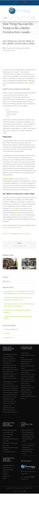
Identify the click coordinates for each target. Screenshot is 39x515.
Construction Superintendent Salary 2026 (27, 355)
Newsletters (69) (9, 337)
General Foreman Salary (28, 374)
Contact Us (6, 476)
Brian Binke (7, 233)
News (4, 478)
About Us (5, 474)
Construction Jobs (8, 432)
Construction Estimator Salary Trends (27, 371)
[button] (4, 263)
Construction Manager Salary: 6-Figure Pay (27, 378)
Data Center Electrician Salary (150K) (28, 382)
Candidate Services (8, 465)
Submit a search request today (12, 227)
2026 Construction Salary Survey (28, 397)
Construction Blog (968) (11, 329)
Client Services (7, 467)
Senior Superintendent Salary (27, 367)
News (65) (7, 333)
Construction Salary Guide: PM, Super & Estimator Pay (27, 362)
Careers (5, 472)
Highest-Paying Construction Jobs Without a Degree (26, 392)
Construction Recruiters (10, 430)
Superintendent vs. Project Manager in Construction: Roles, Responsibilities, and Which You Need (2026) (28, 435)
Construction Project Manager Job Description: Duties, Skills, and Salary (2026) (28, 449)
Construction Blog (25, 233)
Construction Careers (9, 452)
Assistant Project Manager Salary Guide (27, 386)
